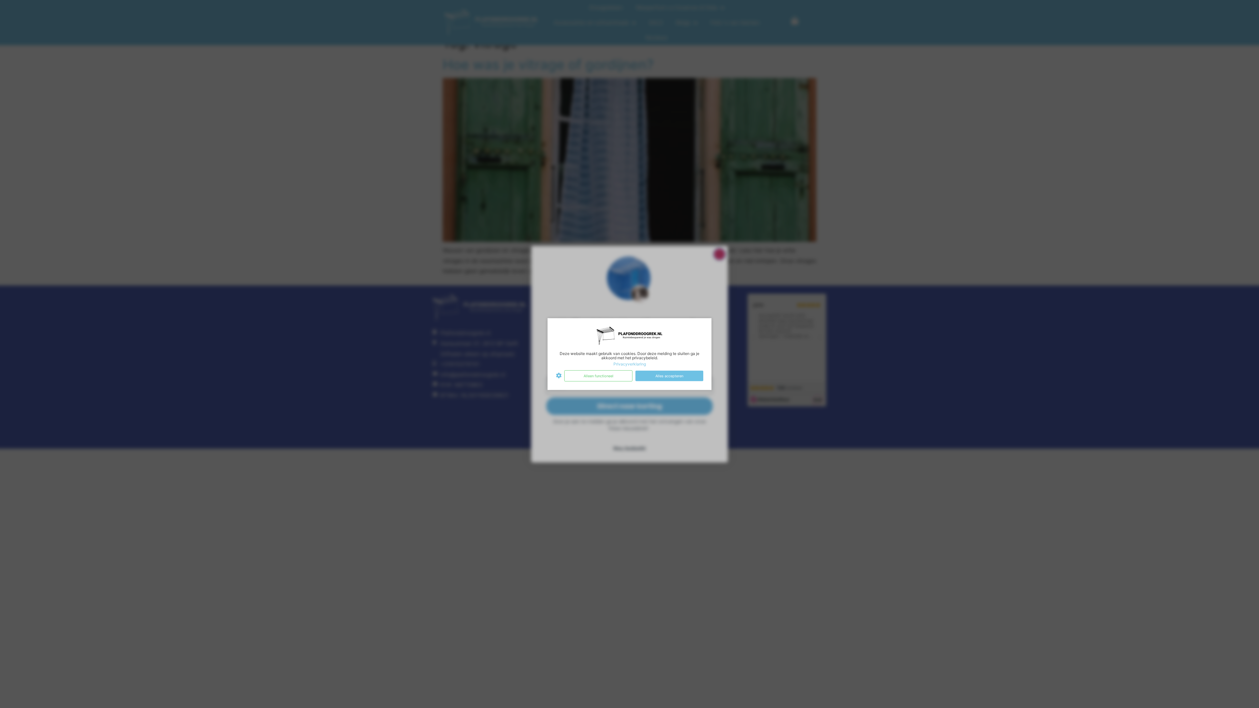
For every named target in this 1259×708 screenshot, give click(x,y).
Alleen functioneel (598, 375)
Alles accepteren (669, 375)
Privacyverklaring (629, 364)
